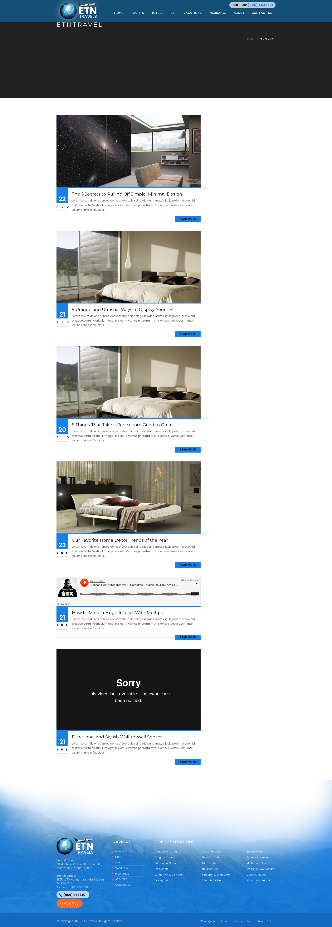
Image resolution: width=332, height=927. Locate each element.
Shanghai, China (212, 880)
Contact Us (262, 13)
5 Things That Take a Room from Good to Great (122, 424)
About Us (121, 879)
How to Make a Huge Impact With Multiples (119, 612)
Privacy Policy (265, 921)
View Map (71, 903)
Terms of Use (242, 921)
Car (173, 13)
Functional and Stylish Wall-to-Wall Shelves (118, 737)
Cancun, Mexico (256, 874)
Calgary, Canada (165, 857)
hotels (157, 13)
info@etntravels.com (216, 921)
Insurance (218, 13)
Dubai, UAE (161, 880)
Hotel (119, 857)
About (239, 13)
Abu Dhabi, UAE (211, 851)
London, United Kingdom (170, 874)
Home (119, 13)
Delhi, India (161, 869)
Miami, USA (209, 863)
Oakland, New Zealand (261, 869)
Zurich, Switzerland (258, 880)
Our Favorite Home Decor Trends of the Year (120, 540)
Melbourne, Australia (259, 863)
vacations (193, 13)
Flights (137, 13)
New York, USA (211, 857)
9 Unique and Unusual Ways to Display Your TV (122, 309)
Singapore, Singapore (216, 874)
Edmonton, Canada (167, 863)
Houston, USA (210, 869)
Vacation (121, 868)
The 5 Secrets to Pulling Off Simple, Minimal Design (127, 194)
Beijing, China (255, 851)
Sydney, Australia (257, 857)
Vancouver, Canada (167, 851)
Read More (188, 219)
